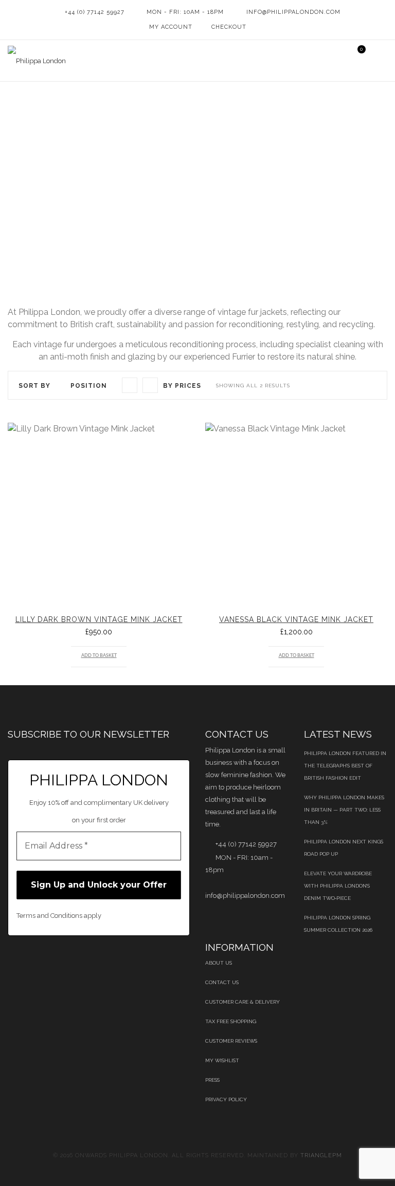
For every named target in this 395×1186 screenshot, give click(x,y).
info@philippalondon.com (293, 12)
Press (212, 1080)
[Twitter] (37, 962)
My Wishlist (222, 1060)
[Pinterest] (63, 962)
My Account (170, 27)
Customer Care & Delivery (242, 1002)
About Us (218, 963)
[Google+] (115, 962)
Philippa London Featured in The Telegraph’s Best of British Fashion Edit (345, 765)
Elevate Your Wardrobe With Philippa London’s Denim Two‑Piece (338, 886)
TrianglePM (321, 1155)
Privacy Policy (226, 1099)
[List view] (150, 385)
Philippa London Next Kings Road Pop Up (343, 848)
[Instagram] (168, 962)
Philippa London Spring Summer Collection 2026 (338, 924)
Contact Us (222, 982)
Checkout (228, 27)
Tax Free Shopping (230, 1021)
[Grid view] (129, 385)
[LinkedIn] (89, 962)
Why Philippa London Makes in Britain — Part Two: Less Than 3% (344, 810)
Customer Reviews (231, 1041)
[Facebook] (10, 962)
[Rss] (142, 962)
